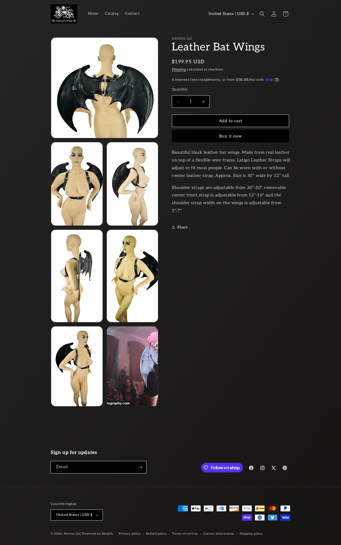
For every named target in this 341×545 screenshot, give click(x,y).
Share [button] (182, 227)
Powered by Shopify (97, 533)
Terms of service (185, 533)
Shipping (179, 70)
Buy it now (230, 136)
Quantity (179, 89)
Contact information (218, 533)
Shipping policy (251, 533)
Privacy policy (130, 533)
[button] (262, 14)
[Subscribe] (140, 467)
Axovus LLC (73, 533)
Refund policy (156, 533)
